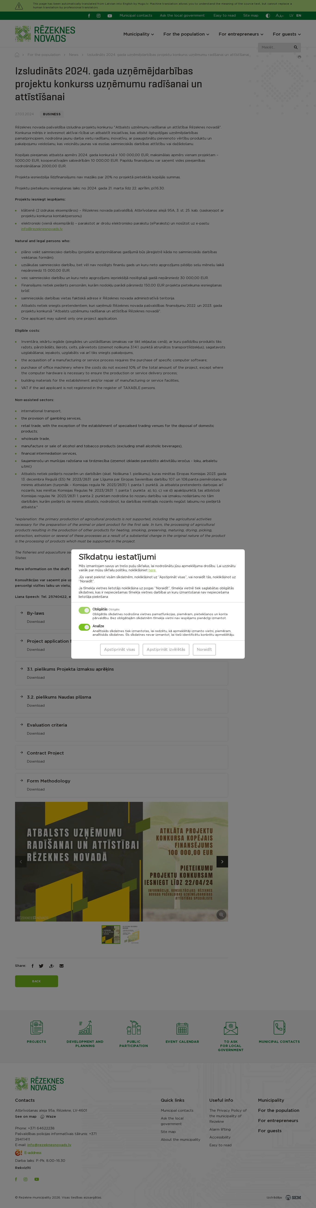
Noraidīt (204, 649)
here (152, 570)
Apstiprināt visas (119, 649)
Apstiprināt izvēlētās (166, 649)
